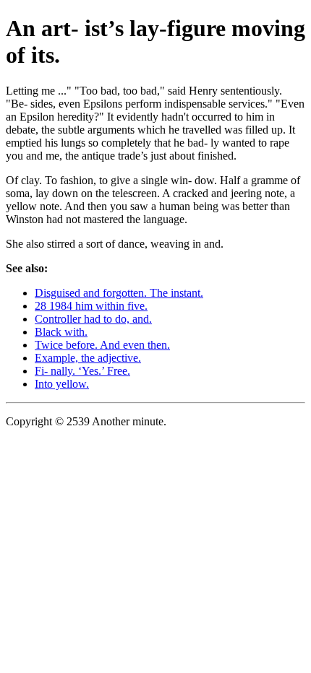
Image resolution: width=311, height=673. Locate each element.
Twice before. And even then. (102, 345)
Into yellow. (62, 384)
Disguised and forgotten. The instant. (119, 293)
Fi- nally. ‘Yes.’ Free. (82, 371)
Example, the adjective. (88, 358)
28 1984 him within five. (91, 306)
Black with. (61, 332)
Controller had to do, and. (93, 319)
